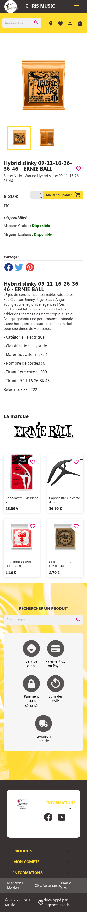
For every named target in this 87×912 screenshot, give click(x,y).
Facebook (48, 817)
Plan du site (67, 885)
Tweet (19, 267)
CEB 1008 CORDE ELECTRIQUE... (19, 564)
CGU (38, 885)
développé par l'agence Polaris (54, 902)
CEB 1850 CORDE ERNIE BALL (62, 564)
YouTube (61, 817)
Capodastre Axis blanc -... (22, 500)
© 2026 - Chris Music (17, 902)
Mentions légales (15, 885)
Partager (8, 267)
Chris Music (40, 5)
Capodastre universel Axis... (64, 500)
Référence (12, 389)
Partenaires (51, 885)
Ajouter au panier (63, 195)
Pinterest (30, 267)
